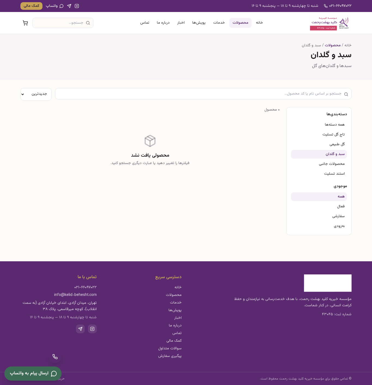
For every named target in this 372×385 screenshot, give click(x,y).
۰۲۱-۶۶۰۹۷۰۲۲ (340, 6)
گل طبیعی (337, 144)
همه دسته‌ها (335, 125)
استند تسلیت (334, 174)
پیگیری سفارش (170, 356)
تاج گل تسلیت (333, 135)
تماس (144, 23)
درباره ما (163, 23)
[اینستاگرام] (77, 6)
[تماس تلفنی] (55, 356)
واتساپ (52, 6)
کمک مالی (31, 6)
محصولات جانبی (332, 164)
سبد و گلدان (335, 154)
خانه (259, 23)
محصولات (240, 23)
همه (341, 197)
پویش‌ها (199, 23)
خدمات (219, 23)
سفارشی (338, 216)
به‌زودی (339, 226)
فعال (341, 207)
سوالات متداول (170, 348)
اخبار (181, 23)
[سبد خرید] (25, 23)
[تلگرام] (69, 6)
